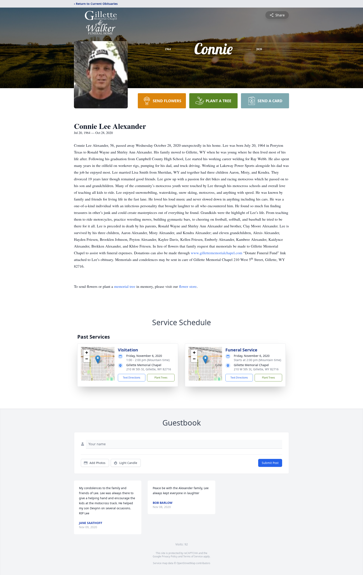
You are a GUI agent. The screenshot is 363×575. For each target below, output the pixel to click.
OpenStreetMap (186, 563)
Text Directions (131, 377)
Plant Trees (160, 377)
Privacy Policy (170, 556)
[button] (97, 359)
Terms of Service (193, 556)
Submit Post (270, 463)
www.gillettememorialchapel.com (216, 252)
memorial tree (124, 286)
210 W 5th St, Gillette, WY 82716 (148, 369)
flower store (188, 286)
